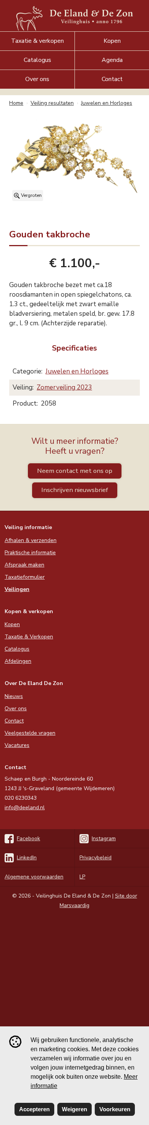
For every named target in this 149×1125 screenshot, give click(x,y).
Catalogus (37, 60)
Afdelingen (18, 661)
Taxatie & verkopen (37, 41)
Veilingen (17, 589)
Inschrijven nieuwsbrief (74, 489)
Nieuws (14, 696)
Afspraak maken (24, 564)
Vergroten (31, 195)
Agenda (112, 60)
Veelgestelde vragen (30, 733)
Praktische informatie (30, 552)
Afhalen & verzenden (31, 540)
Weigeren (74, 1109)
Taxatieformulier (25, 577)
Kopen (112, 41)
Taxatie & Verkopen (29, 636)
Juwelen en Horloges (77, 371)
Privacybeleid (95, 857)
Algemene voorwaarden (34, 876)
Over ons (37, 79)
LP (82, 876)
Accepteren (34, 1109)
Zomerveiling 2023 (64, 387)
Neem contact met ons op (74, 470)
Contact (112, 79)
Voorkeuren (114, 1109)
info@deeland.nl (25, 807)
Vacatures (17, 745)
